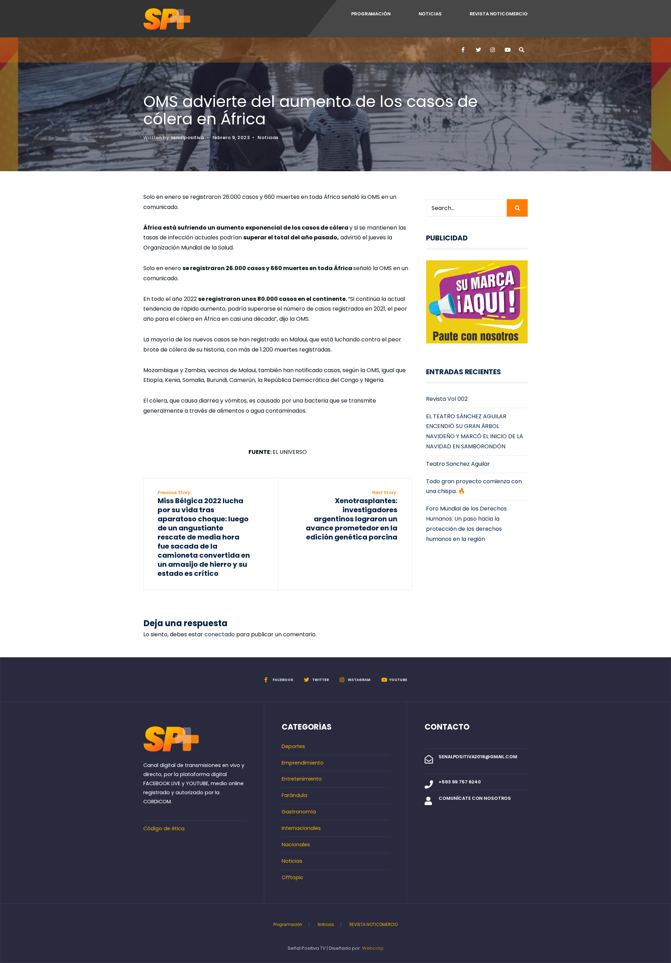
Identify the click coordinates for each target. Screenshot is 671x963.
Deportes (293, 746)
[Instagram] (492, 50)
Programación (370, 13)
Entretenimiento (302, 778)
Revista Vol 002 (447, 399)
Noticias (430, 13)
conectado (219, 634)
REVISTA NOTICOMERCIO (499, 13)
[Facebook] (463, 50)
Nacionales (296, 844)
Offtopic (292, 877)
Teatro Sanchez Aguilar (458, 464)
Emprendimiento (303, 762)
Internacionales (301, 828)
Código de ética (164, 828)
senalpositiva (187, 137)
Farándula (294, 795)
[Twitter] (478, 50)
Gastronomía (299, 811)
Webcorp (373, 948)
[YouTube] (506, 50)
